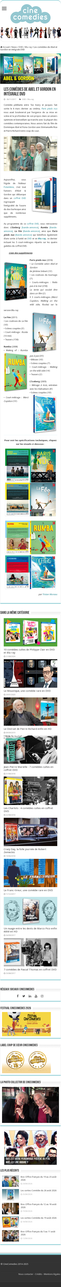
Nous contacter (25, 1274)
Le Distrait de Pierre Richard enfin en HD (28, 728)
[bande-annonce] (30, 227)
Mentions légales (52, 1274)
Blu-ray (42, 238)
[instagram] (42, 996)
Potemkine (9, 187)
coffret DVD (20, 198)
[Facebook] (17, 996)
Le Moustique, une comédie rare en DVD (27, 690)
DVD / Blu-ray (25, 47)
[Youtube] (36, 996)
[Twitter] (23, 996)
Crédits (38, 1274)
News (14, 47)
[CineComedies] (30, 13)
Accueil (6, 47)
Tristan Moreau (49, 594)
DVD (29, 238)
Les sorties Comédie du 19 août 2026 (38, 1218)
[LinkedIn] (30, 996)
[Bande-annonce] (31, 231)
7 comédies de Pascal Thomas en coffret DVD (30, 969)
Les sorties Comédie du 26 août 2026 (38, 1190)
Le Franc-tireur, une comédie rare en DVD (28, 890)
